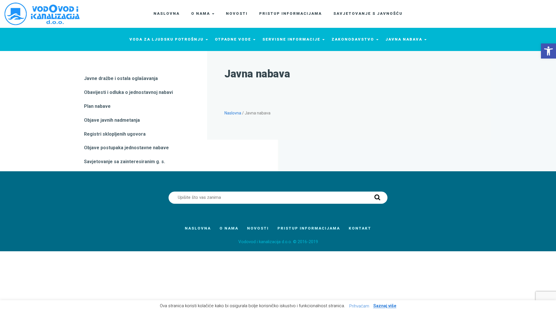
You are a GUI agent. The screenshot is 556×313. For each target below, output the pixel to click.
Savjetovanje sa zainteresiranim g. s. (124, 161)
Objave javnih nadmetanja (112, 120)
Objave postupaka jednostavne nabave (126, 147)
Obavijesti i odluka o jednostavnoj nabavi (128, 92)
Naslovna (232, 113)
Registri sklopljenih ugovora (115, 134)
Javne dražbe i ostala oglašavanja (121, 78)
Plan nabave (97, 106)
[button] (548, 51)
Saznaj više (384, 306)
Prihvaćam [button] (359, 306)
